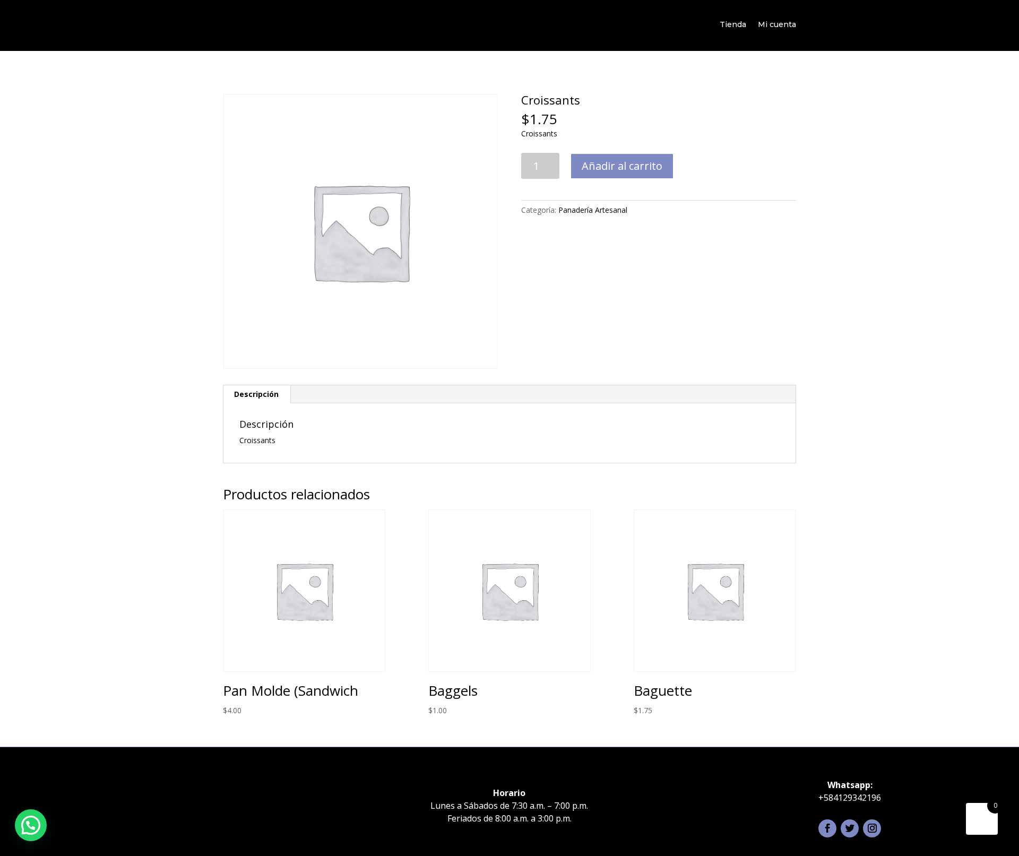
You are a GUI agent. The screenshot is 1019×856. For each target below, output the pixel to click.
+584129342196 (849, 797)
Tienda (733, 24)
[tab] (256, 394)
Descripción (256, 394)
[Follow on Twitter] (850, 828)
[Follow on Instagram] (872, 828)
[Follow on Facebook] (827, 828)
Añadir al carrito (622, 166)
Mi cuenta (777, 24)
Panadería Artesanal (592, 210)
